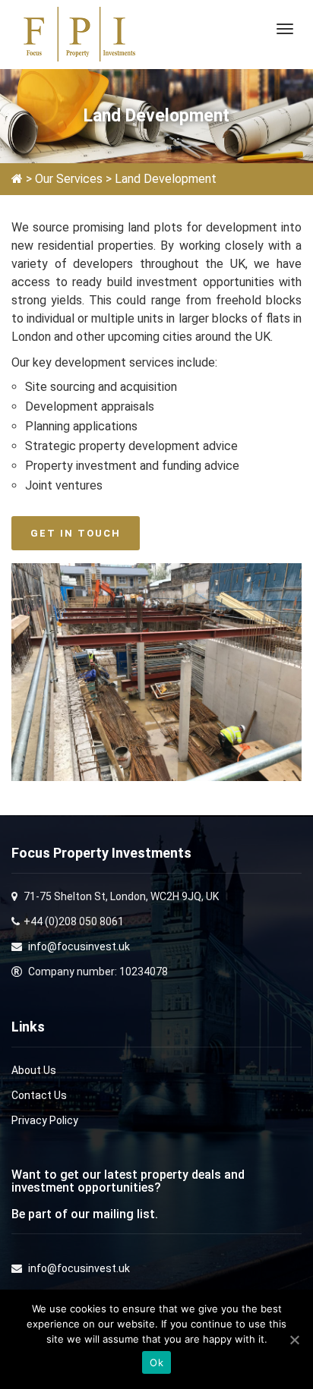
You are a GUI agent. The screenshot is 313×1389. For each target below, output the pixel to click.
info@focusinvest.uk (79, 946)
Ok (156, 1362)
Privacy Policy (44, 1120)
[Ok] (294, 1339)
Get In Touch (75, 533)
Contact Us (39, 1095)
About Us (33, 1070)
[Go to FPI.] (17, 179)
